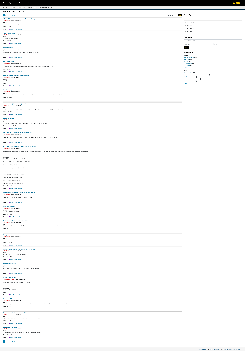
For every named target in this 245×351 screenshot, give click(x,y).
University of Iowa (189, 72)
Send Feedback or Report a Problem (232, 349)
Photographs (188, 65)
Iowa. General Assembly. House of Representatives (197, 74)
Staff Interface (202, 349)
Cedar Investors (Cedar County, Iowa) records (15, 221)
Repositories (6, 7)
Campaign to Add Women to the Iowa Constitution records (19, 192)
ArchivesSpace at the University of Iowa (17, 3)
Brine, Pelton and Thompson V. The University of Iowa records (19, 146)
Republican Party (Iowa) (190, 76)
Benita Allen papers (8, 118)
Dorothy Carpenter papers (10, 327)
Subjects (30, 7)
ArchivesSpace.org (214, 349)
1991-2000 (187, 59)
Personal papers (188, 63)
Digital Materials (22, 7)
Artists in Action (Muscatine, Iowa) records (14, 104)
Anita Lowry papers (8, 90)
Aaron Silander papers (9, 33)
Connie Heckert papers (9, 263)
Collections (13, 7)
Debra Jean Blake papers (10, 299)
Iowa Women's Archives (16, 29)
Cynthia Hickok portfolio (9, 277)
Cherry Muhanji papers (9, 235)
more (186, 67)
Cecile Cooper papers (9, 206)
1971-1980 (187, 61)
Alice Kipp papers (8, 47)
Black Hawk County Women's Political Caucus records (17, 132)
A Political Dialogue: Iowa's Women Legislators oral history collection (22, 19)
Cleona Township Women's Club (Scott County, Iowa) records (19, 249)
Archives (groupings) (190, 57)
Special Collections (44, 7)
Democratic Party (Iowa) (190, 81)
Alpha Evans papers (8, 61)
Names (35, 7)
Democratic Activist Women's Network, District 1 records (18, 313)
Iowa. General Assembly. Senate (192, 79)
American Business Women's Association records (16, 75)
